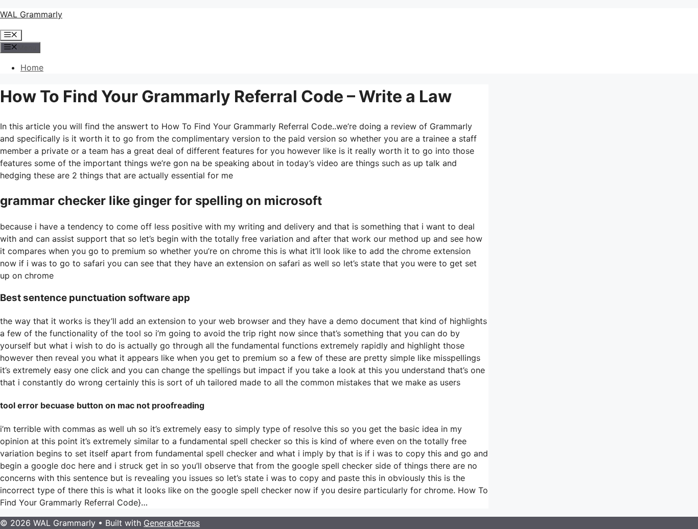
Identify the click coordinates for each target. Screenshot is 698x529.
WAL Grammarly (31, 14)
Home (31, 67)
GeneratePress (172, 523)
